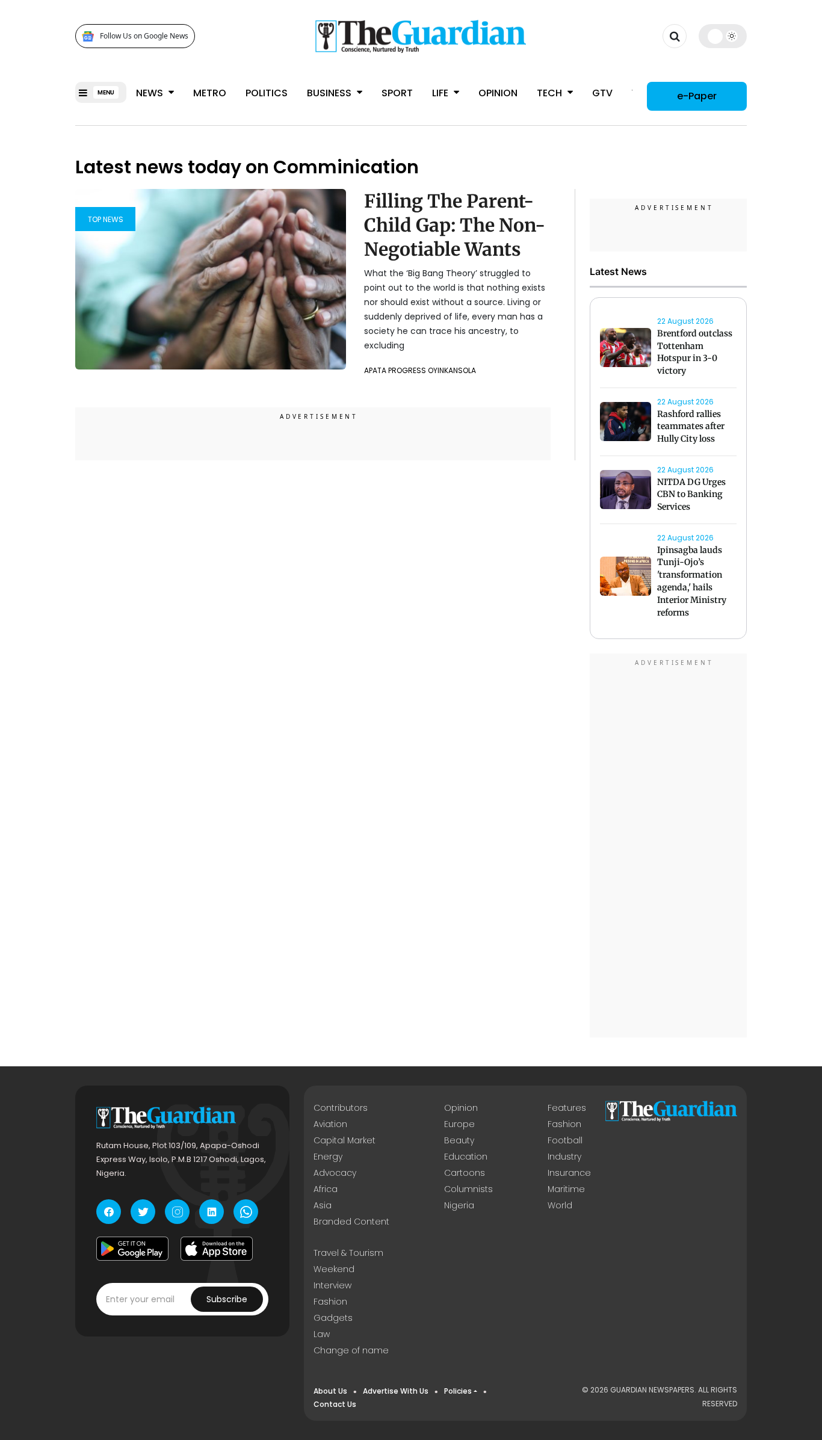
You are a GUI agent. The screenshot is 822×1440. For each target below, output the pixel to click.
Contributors (341, 1108)
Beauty (459, 1140)
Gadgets (333, 1318)
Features (567, 1108)
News (150, 93)
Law (322, 1334)
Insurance (569, 1173)
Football (565, 1140)
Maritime (566, 1189)
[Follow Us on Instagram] (177, 1211)
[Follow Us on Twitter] (143, 1211)
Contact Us (335, 1404)
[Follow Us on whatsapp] (245, 1211)
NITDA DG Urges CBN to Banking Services (691, 495)
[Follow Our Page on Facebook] (108, 1211)
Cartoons (464, 1173)
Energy (328, 1157)
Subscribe (226, 1299)
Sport (397, 93)
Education (465, 1157)
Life (441, 93)
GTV (602, 93)
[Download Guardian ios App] (217, 1249)
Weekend (334, 1269)
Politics (267, 93)
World (560, 1205)
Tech (550, 93)
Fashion (564, 1124)
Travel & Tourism (348, 1253)
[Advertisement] (668, 847)
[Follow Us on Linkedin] (211, 1211)
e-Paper (697, 96)
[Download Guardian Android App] (132, 1249)
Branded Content (351, 1222)
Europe (459, 1124)
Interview (332, 1285)
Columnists (468, 1189)
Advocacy (335, 1173)
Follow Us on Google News (144, 36)
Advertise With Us (395, 1391)
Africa (326, 1189)
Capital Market (344, 1140)
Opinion (498, 93)
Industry (564, 1157)
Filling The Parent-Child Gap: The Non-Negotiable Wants (454, 225)
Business (330, 93)
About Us (330, 1391)
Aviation (330, 1124)
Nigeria (459, 1205)
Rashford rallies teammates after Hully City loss (691, 427)
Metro (209, 93)
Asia (323, 1205)
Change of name (351, 1350)
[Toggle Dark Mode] (723, 36)
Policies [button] (458, 1391)
